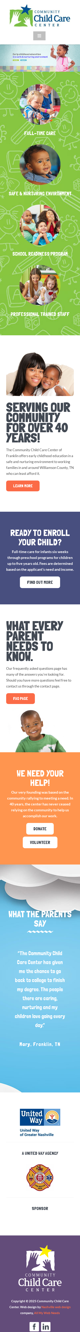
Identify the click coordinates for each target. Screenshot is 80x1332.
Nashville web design (56, 1307)
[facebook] (34, 1326)
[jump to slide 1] (36, 68)
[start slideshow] (31, 68)
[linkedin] (45, 1326)
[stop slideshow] (48, 68)
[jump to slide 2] (40, 68)
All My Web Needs (47, 1313)
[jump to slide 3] (44, 68)
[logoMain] (40, 6)
